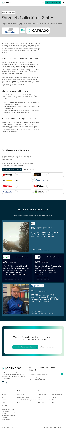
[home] (8, 2)
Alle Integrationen (57, 394)
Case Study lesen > (22, 257)
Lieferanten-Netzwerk (44, 400)
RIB (53, 402)
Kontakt (4, 400)
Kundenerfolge (42, 394)
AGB (63, 427)
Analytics (19, 402)
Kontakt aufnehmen (30, 169)
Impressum (48, 427)
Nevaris (54, 397)
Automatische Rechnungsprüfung (27, 400)
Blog (39, 397)
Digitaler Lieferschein (23, 397)
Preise (3, 397)
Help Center (41, 402)
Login (42, 2)
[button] (63, 3)
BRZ (53, 400)
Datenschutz (57, 427)
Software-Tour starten (47, 347)
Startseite (4, 394)
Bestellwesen (21, 394)
